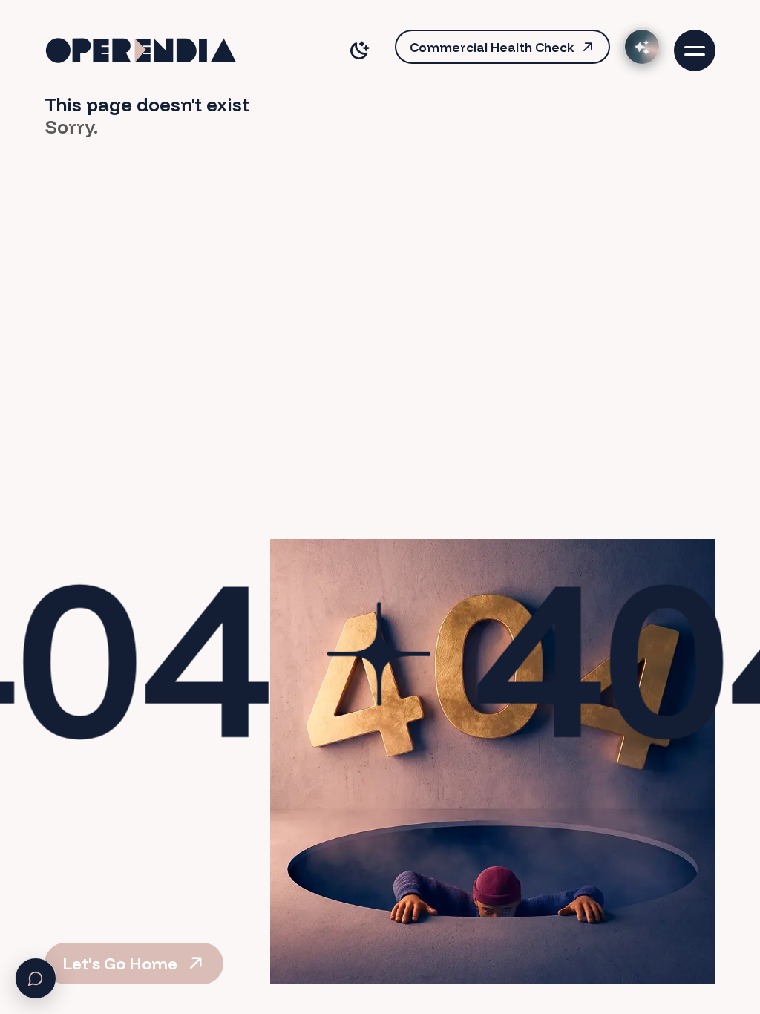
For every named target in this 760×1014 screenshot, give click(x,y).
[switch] (359, 50)
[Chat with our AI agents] (642, 47)
